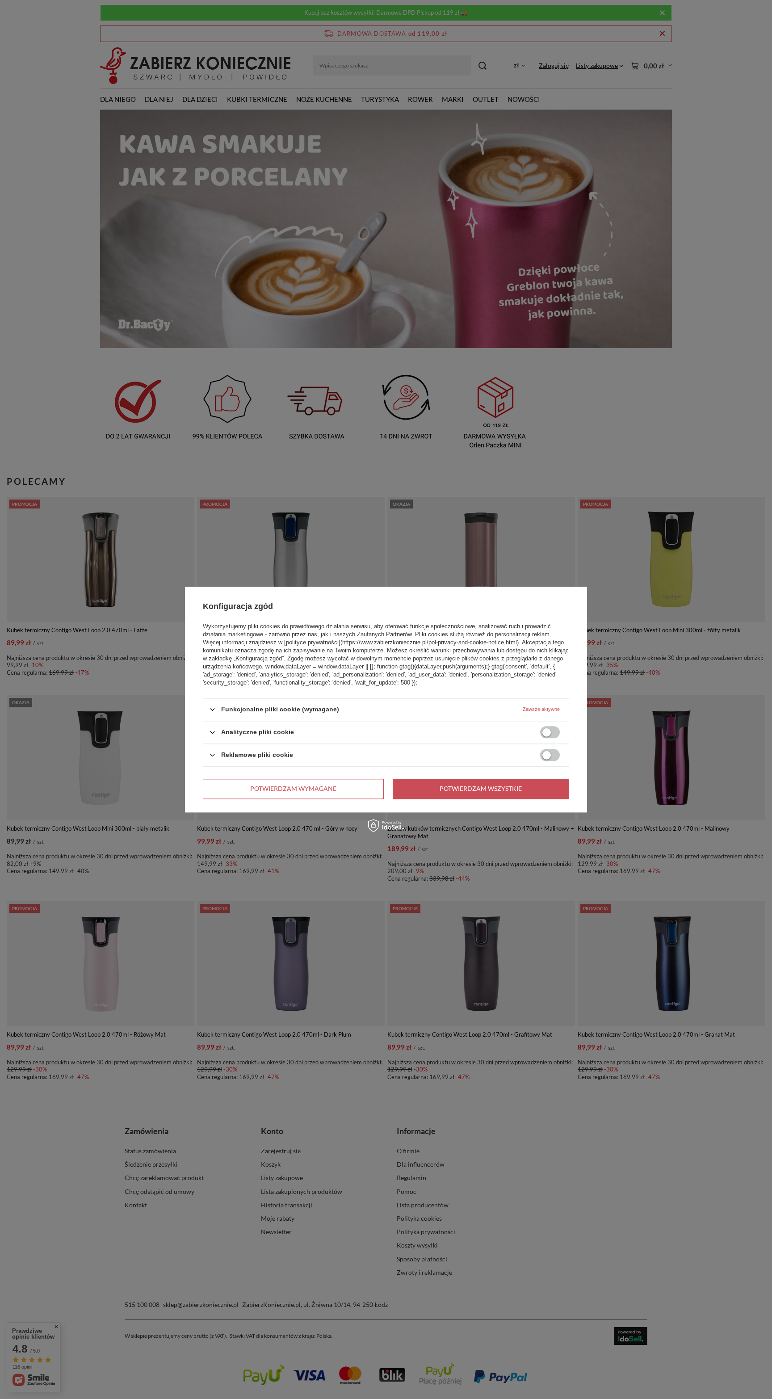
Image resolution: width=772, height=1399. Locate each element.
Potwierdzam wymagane (293, 788)
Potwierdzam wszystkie (481, 788)
